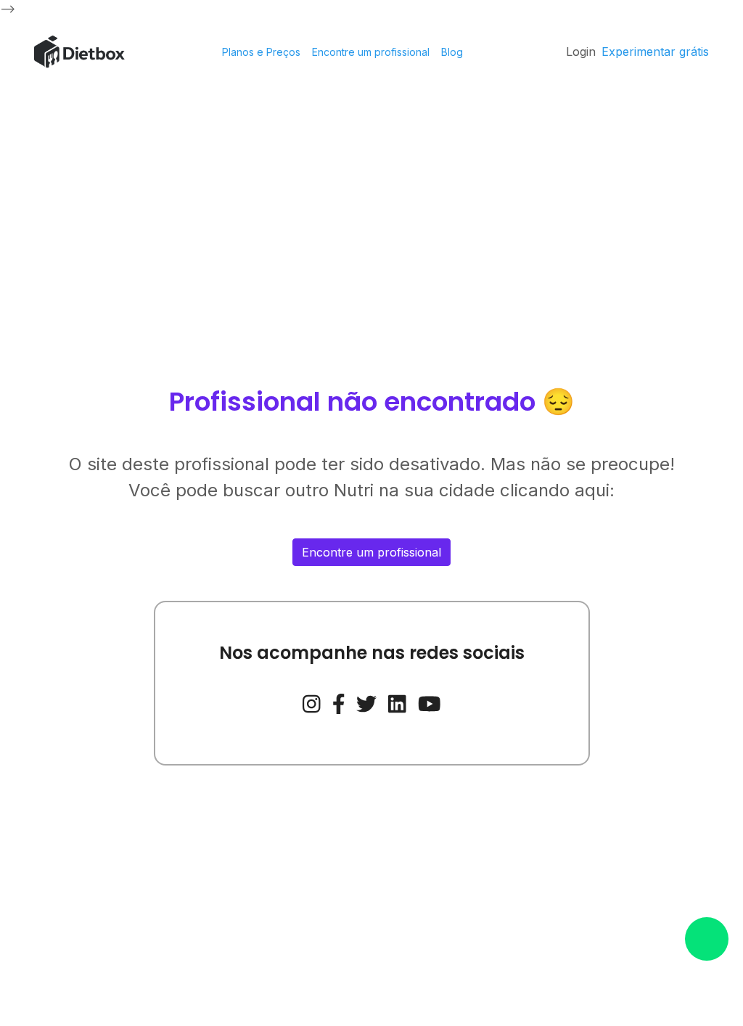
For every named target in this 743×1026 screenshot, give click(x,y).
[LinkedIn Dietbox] (397, 702)
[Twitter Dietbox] (366, 702)
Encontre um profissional (371, 52)
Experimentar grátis (655, 51)
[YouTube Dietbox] (429, 702)
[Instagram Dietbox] (312, 702)
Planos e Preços (261, 52)
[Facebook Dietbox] (338, 702)
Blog (452, 52)
